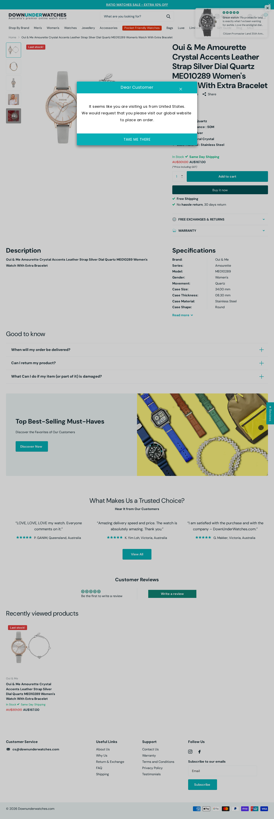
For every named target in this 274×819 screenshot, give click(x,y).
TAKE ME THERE (137, 139)
